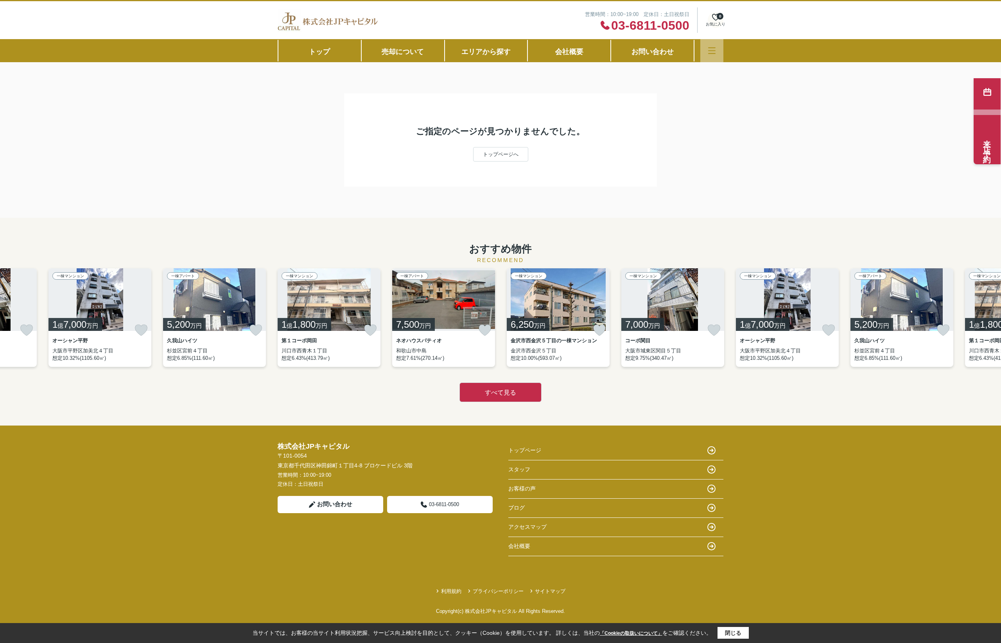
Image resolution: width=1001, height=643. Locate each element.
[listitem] (329, 317)
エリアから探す (486, 52)
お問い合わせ (652, 52)
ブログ (516, 508)
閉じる (733, 633)
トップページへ (500, 154)
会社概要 (569, 52)
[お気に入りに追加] (26, 330)
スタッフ (519, 469)
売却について (403, 52)
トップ (319, 52)
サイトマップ (550, 591)
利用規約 (451, 591)
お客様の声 (522, 488)
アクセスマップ (527, 527)
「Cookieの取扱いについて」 (631, 633)
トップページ (524, 450)
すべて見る (500, 392)
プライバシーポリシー (498, 591)
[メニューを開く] (711, 50)
